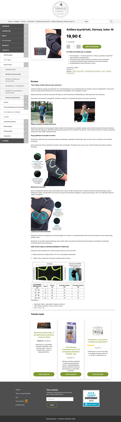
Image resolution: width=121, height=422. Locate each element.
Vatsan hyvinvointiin (12, 97)
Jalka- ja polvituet (78, 71)
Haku (86, 21)
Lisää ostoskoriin (91, 46)
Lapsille (6, 117)
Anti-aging (7, 60)
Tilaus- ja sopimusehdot (23, 393)
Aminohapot (8, 55)
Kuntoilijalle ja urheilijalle (12, 112)
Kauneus (5, 26)
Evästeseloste (20, 405)
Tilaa (52, 405)
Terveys (23, 21)
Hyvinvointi (30, 21)
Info (17, 397)
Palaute (18, 389)
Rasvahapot (8, 126)
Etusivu (10, 21)
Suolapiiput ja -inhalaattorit (14, 86)
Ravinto (5, 45)
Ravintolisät (8, 131)
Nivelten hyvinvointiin (43, 21)
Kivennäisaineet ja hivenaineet (15, 107)
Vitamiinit (7, 136)
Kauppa (16, 21)
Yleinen (5, 141)
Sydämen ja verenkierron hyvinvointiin (14, 92)
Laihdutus (6, 31)
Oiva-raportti (20, 401)
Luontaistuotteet (10, 121)
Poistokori (6, 41)
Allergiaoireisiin (10, 69)
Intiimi (6, 102)
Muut (4, 36)
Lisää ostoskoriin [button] (44, 374)
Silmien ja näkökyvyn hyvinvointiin (12, 80)
